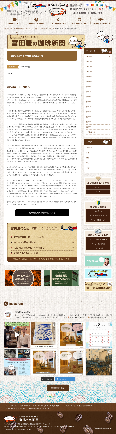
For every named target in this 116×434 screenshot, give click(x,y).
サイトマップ (49, 408)
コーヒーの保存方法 (98, 244)
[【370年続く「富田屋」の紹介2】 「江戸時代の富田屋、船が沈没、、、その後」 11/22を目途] (99, 362)
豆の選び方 (98, 211)
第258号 (89, 87)
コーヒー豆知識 (98, 248)
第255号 (89, 102)
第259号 (89, 82)
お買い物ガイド (57, 406)
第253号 (89, 112)
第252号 (89, 117)
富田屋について (25, 406)
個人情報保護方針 (35, 408)
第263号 (89, 61)
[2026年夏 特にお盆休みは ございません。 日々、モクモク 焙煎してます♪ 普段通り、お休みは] (99, 335)
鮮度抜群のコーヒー (29, 237)
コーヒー (89, 148)
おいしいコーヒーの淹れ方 (98, 239)
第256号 (89, 97)
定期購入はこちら (61, 278)
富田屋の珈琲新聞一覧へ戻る (42, 213)
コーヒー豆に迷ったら (98, 220)
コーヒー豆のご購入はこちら (23, 278)
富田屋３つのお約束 (41, 406)
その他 (98, 191)
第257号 (89, 92)
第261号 (89, 71)
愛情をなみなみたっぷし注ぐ (27, 253)
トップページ (12, 406)
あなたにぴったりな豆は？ (98, 215)
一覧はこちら (90, 132)
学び (87, 163)
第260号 (89, 77)
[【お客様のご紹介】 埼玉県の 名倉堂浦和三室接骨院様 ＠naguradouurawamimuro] (44, 335)
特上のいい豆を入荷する (25, 242)
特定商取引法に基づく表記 (16, 408)
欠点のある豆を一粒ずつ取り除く (29, 248)
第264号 (89, 56)
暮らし (88, 168)
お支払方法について (85, 406)
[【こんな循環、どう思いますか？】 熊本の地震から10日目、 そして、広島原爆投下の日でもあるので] (17, 362)
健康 (87, 158)
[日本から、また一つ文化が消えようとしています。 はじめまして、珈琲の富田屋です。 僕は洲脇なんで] (17, 335)
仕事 (87, 153)
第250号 (89, 127)
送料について (70, 406)
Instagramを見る (58, 388)
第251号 (89, 122)
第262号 (89, 66)
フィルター (98, 187)
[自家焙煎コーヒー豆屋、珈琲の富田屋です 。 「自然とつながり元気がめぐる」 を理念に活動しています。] (72, 335)
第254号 (89, 107)
